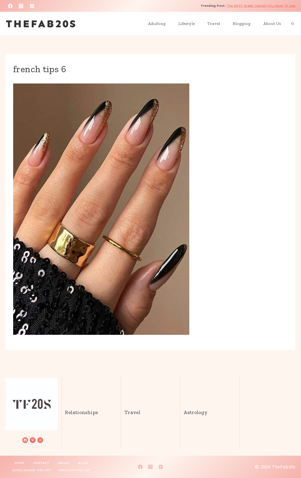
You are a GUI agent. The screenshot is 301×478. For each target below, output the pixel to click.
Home (20, 463)
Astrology (195, 412)
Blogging (241, 23)
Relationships (81, 412)
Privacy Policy (75, 470)
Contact (41, 463)
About (64, 463)
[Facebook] (10, 5)
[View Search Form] (292, 24)
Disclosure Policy (32, 470)
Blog (83, 463)
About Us (272, 23)
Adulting (157, 23)
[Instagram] (21, 5)
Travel (213, 23)
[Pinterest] (32, 5)
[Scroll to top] (289, 459)
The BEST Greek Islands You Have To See (261, 6)
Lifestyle (186, 23)
